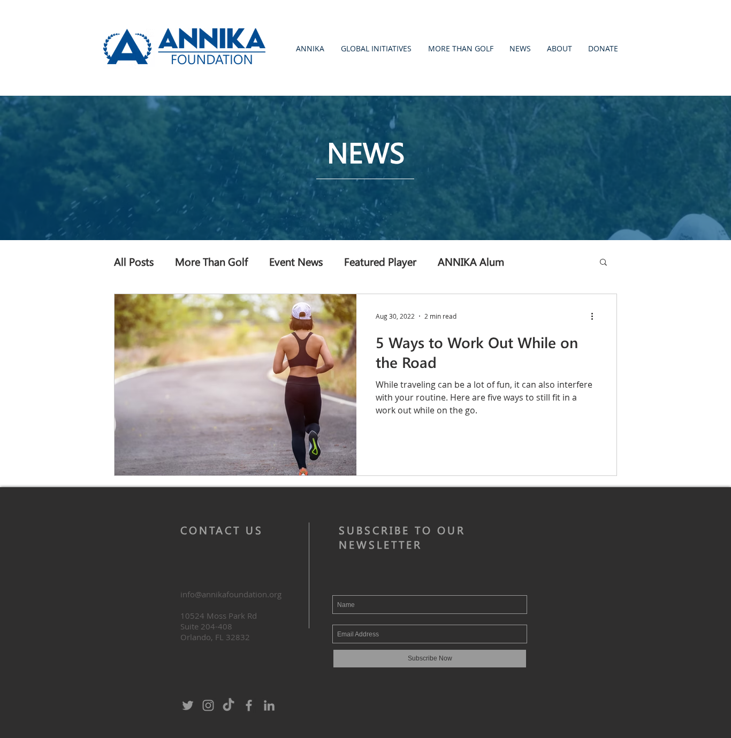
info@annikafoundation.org (230, 594)
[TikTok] (228, 705)
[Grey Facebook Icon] (248, 705)
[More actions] (595, 316)
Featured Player (380, 261)
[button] (309, 48)
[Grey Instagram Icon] (208, 705)
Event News (296, 261)
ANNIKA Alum (471, 261)
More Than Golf (211, 261)
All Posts (134, 261)
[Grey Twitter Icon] (187, 705)
